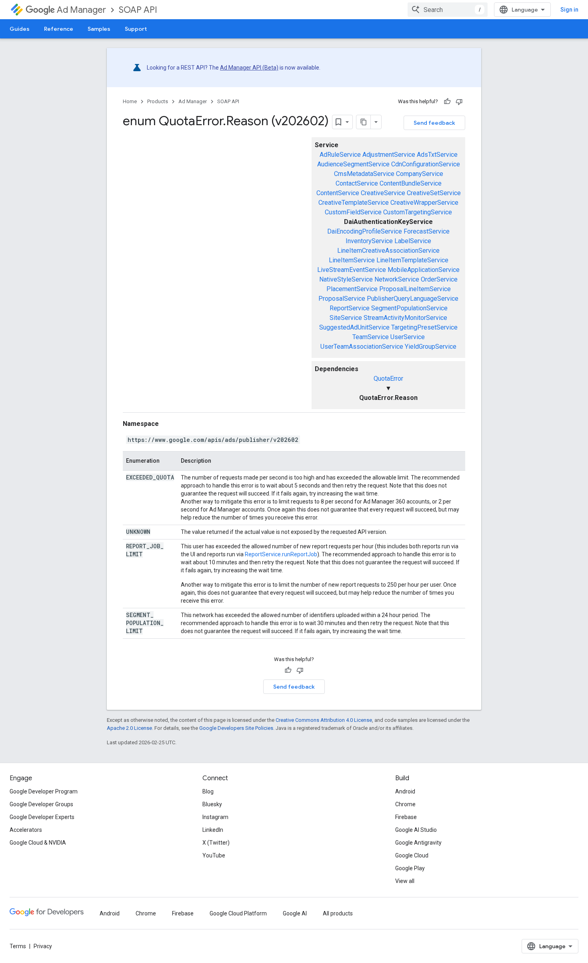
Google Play (410, 868)
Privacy (43, 946)
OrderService (439, 279)
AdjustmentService (388, 154)
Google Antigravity (418, 842)
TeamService (370, 337)
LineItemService (352, 260)
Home (130, 101)
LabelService (412, 241)
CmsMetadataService (364, 174)
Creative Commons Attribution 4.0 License (324, 720)
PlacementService (352, 289)
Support (136, 28)
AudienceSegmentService (353, 164)
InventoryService (369, 241)
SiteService (346, 318)
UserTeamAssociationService (361, 346)
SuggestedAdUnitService (354, 327)
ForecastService (427, 231)
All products (338, 913)
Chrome (405, 804)
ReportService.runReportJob (281, 554)
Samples (99, 28)
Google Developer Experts (42, 817)
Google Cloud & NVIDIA (38, 842)
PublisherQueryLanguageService (412, 298)
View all (404, 881)
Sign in (569, 9)
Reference (58, 28)
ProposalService (341, 298)
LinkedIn (212, 830)
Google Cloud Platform (238, 913)
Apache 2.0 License (129, 728)
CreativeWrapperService (424, 202)
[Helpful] (447, 102)
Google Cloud (411, 855)
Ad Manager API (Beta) (249, 67)
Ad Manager (81, 9)
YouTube (213, 855)
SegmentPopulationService (409, 308)
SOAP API (138, 9)
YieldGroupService (430, 346)
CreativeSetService (434, 193)
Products (157, 101)
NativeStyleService (346, 279)
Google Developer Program (44, 791)
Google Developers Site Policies (236, 728)
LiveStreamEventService (351, 270)
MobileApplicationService (424, 270)
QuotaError (388, 378)
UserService (407, 337)
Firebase (406, 817)
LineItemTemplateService (412, 260)
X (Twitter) (216, 842)
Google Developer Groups (41, 804)
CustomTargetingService (417, 212)
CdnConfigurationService (425, 164)
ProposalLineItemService (415, 289)
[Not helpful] (459, 102)
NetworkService (396, 279)
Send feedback (434, 122)
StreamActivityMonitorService (405, 318)
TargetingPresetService (424, 327)
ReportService (350, 308)
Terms (18, 946)
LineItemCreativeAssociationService (388, 250)
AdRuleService (340, 154)
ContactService (357, 183)
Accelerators (26, 830)
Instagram (215, 817)
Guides (20, 28)
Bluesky (212, 804)
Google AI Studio (416, 830)
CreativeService (383, 193)
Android (405, 791)
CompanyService (419, 174)
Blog (208, 791)
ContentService (337, 193)
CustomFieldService (353, 212)
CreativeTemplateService (353, 202)
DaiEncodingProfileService (364, 231)
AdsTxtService (437, 154)
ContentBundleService (411, 183)
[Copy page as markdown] (363, 122)
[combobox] (448, 9)
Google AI (295, 913)
